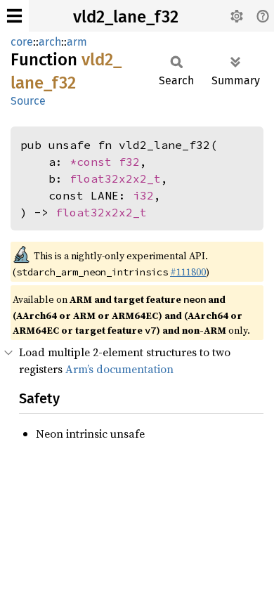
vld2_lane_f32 (125, 17)
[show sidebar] (14, 16)
